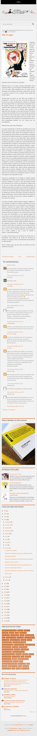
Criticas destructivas (11, 637)
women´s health (25, 668)
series (13, 668)
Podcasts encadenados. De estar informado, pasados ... (19, 559)
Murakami (4, 666)
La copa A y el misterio (11, 550)
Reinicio (6, 708)
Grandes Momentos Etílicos (19, 642)
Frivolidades (5, 633)
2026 (5, 511)
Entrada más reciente (7, 256)
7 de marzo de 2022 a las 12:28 (15, 392)
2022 (5, 519)
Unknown (9, 371)
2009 (5, 618)
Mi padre (29, 640)
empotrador (25, 666)
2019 (5, 589)
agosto (7, 533)
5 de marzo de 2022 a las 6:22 (15, 346)
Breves (21, 661)
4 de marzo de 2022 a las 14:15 (15, 305)
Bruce (3, 637)
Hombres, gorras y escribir (11, 562)
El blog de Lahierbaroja (10, 689)
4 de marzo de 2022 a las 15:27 (15, 321)
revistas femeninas (6, 668)
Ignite (28, 664)
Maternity (11, 633)
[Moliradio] (23, 17)
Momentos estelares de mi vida (9, 630)
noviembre (8, 525)
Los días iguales (24, 649)
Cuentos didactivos (6, 656)
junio (6, 539)
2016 (5, 598)
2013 (5, 606)
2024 (5, 514)
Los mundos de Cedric (7, 644)
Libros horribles (16, 656)
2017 (5, 595)
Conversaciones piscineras (8, 654)
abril (6, 545)
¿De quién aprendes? (10, 556)
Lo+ (8, 348)
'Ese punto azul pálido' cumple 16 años (14, 702)
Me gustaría (15, 647)
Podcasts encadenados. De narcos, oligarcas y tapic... (19, 553)
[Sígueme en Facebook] (13, 17)
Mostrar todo (32, 711)
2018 (5, 592)
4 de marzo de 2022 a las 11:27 (15, 284)
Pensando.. (20, 630)
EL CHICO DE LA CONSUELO (11, 706)
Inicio (19, 256)
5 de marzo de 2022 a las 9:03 (15, 369)
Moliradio (14, 659)
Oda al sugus (7, 35)
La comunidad (5, 640)
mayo (7, 542)
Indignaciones (23, 633)
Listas (22, 656)
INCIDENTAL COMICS (10, 695)
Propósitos (25, 654)
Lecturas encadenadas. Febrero (13, 568)
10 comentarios (11, 31)
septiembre (8, 531)
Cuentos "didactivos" (29, 637)
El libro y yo (27, 630)
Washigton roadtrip (12, 666)
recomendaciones (15, 635)
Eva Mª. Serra (10, 334)
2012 (5, 609)
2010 (5, 615)
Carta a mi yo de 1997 (15, 474)
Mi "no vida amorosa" (19, 644)
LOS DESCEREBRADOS (15, 483)
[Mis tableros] (28, 17)
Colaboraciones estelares (18, 652)
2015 (5, 601)
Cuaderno (31, 654)
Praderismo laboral (6, 652)
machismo (15, 661)
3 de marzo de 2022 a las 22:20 (15, 275)
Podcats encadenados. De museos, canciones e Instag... (20, 570)
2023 (5, 517)
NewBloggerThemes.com (13, 730)
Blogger (24, 716)
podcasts (22, 635)
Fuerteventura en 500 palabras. (9, 664)
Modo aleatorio (5, 635)
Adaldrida (9, 323)
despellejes (23, 640)
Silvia (8, 277)
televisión (18, 668)
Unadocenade (20, 637)
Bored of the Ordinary (9, 696)
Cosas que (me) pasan (18, 724)
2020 (5, 586)
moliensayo (17, 649)
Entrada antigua (30, 256)
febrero (7, 577)
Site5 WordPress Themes (16, 728)
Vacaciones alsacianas (23, 659)
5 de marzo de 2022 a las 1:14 (15, 332)
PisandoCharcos (23, 647)
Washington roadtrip (15, 640)
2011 (5, 612)
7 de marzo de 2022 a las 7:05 (15, 383)
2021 (5, 583)
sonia (8, 286)
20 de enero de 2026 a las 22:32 (15, 406)
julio (6, 536)
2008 (5, 621)
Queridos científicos (30, 644)
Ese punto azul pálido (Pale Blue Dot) (14, 701)
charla (20, 666)
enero (7, 580)
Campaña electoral (6, 647)
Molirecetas (28, 656)
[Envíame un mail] (18, 17)
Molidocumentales (29, 635)
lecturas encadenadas (7, 661)
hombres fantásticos (6, 642)
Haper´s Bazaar (21, 664)
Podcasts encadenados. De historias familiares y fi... (18, 565)
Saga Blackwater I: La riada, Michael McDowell (16, 690)
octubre (7, 528)
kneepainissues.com (25, 730)
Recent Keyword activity (7, 649)
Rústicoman (18, 654)
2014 (5, 604)
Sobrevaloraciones (6, 659)
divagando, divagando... (10, 678)
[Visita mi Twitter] (8, 17)
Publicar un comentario (9, 410)
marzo (7, 548)
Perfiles (16, 633)
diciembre (8, 522)
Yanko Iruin (10, 265)
